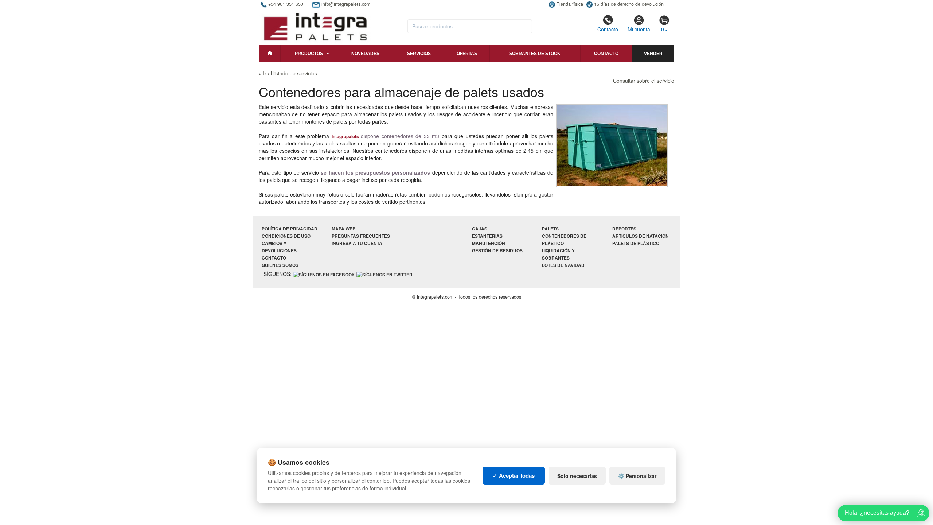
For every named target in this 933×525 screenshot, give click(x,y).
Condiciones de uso (286, 236)
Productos (309, 53)
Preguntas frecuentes (361, 236)
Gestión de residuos (497, 251)
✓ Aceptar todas (514, 475)
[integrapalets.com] (315, 26)
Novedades (365, 53)
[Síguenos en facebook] (324, 274)
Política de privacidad (289, 229)
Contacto (607, 29)
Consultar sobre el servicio (643, 80)
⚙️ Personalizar (637, 475)
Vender (653, 53)
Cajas (479, 229)
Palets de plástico (635, 243)
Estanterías (487, 236)
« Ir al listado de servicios (288, 73)
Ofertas (467, 53)
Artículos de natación (640, 236)
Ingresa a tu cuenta (357, 243)
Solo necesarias (577, 475)
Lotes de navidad (563, 265)
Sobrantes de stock (535, 53)
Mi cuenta (639, 29)
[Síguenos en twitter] (384, 274)
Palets (550, 229)
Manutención (488, 243)
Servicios (419, 53)
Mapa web (344, 229)
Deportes (624, 229)
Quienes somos (280, 265)
